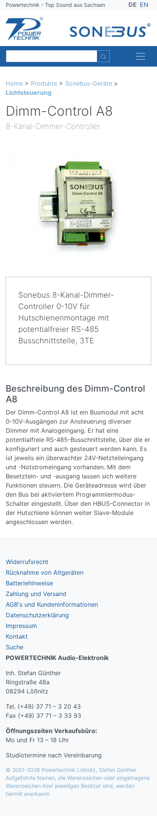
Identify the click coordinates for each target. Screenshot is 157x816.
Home (14, 83)
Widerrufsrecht (27, 562)
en (144, 4)
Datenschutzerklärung (37, 615)
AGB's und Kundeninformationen (52, 604)
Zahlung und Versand (36, 594)
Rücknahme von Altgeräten (44, 572)
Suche (14, 647)
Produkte (44, 83)
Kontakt (17, 636)
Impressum (21, 626)
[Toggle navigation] (140, 56)
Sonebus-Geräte (88, 83)
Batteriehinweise (29, 583)
